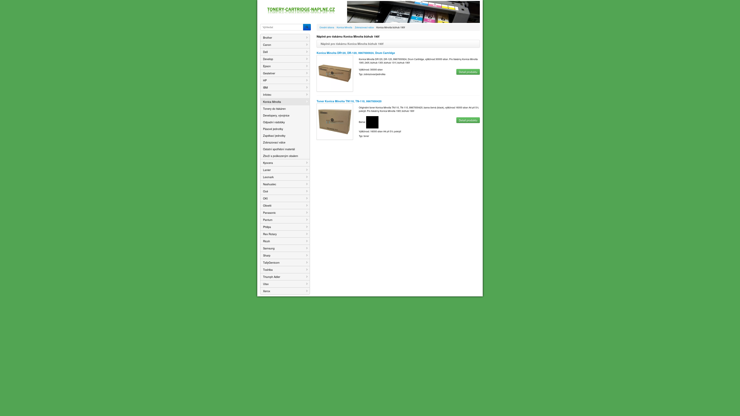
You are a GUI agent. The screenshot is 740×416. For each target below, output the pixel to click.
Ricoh (266, 241)
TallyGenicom (271, 262)
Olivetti (267, 205)
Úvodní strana (327, 27)
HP (265, 80)
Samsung (269, 248)
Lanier (267, 170)
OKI (265, 198)
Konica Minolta (272, 102)
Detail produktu (468, 72)
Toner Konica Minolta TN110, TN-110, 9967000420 (349, 101)
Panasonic (269, 213)
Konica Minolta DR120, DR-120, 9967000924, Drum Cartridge (356, 53)
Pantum (267, 220)
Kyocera (268, 163)
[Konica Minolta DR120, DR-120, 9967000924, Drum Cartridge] (335, 73)
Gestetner (269, 73)
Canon (267, 45)
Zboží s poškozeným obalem (280, 156)
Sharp (266, 255)
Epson (267, 66)
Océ (265, 191)
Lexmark (268, 177)
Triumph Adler (271, 277)
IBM (265, 87)
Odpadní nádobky (274, 122)
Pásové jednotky (273, 129)
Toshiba (268, 270)
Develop (268, 59)
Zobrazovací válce (274, 142)
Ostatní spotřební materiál (279, 149)
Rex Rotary (270, 234)
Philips (267, 227)
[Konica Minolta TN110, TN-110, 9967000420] (335, 121)
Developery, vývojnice (276, 115)
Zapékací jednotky (274, 136)
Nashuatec (269, 184)
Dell (265, 52)
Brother (267, 37)
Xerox (266, 291)
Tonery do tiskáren (274, 109)
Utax (266, 284)
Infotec (267, 94)
